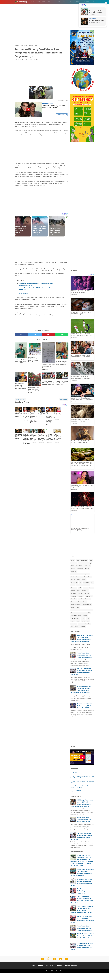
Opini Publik (80, 596)
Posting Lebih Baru (20, 399)
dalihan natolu (80, 568)
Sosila (72, 621)
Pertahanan (87, 599)
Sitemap (40, 965)
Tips (88, 621)
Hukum (18, 5)
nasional (80, 593)
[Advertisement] (54, 17)
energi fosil (73, 571)
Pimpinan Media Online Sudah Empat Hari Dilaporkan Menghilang (48, 367)
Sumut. (83, 621)
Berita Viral (74, 563)
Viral (71, 1)
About (33, 965)
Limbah (73, 590)
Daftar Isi (74, 773)
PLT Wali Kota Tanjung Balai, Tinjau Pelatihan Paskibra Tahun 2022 (62, 383)
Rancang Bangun (87, 604)
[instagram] (48, 960)
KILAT (80, 587)
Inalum (84, 579)
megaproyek (85, 590)
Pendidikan (26, 5)
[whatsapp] (61, 334)
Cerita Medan (87, 565)
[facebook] (21, 334)
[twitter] (35, 334)
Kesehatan (35, 5)
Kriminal (78, 1)
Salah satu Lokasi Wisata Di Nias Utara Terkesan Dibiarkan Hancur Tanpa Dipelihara (37, 292)
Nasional (51, 1)
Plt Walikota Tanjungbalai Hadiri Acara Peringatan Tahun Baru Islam (33, 359)
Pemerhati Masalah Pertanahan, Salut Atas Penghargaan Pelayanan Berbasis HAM (37, 288)
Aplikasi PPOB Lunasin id (79, 791)
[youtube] (66, 960)
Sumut (58, 1)
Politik (79, 601)
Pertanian (73, 601)
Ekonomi (87, 568)
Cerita (72, 565)
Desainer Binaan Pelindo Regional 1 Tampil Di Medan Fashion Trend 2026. (85, 706)
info (80, 582)
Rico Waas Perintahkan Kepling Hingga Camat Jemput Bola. (84, 891)
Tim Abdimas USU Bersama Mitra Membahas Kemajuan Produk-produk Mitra (20, 386)
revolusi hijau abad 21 (85, 612)
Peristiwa (81, 599)
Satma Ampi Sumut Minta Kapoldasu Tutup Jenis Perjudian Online (34, 390)
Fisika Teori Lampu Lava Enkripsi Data (80, 574)
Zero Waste (82, 626)
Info (42, 5)
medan (78, 590)
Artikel (72, 560)
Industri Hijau (74, 582)
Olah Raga (86, 593)
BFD (80, 563)
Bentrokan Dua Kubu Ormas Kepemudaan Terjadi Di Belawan (61, 363)
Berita (91, 560)
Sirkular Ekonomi (75, 618)
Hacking (78, 576)
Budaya (89, 563)
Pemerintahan (88, 596)
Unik (85, 624)
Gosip (72, 576)
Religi (78, 607)
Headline (84, 576)
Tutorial (80, 624)
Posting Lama (63, 399)
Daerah (73, 568)
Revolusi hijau (74, 612)
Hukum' (78, 579)
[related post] (21, 350)
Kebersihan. (79, 585)
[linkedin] (60, 960)
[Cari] (93, 2)
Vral (72, 626)
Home (32, 1)
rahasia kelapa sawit (76, 604)
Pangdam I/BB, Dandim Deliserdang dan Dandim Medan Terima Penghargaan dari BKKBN (36, 284)
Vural (76, 626)
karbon (73, 585)
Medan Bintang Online (58, 970)
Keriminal (86, 585)
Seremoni (85, 615)
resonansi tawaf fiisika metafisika (79, 610)
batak (78, 560)
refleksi (73, 607)
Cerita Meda (79, 565)
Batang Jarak (84, 560)
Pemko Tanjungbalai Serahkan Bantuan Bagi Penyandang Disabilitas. (84, 655)
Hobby (89, 576)
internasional (86, 582)
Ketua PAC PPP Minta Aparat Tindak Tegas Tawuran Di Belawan (20, 361)
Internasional (41, 1)
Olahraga (86, 1)
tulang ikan (73, 624)
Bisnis (84, 563)
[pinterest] (48, 334)
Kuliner (91, 587)
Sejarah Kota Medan (76, 615)
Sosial (87, 618)
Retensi (90, 610)
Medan (65, 1)
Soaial (82, 618)
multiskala (73, 593)
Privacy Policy (49, 965)
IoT (92, 582)
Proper (84, 601)
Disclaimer (59, 965)
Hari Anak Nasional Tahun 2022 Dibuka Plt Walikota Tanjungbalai (48, 383)
